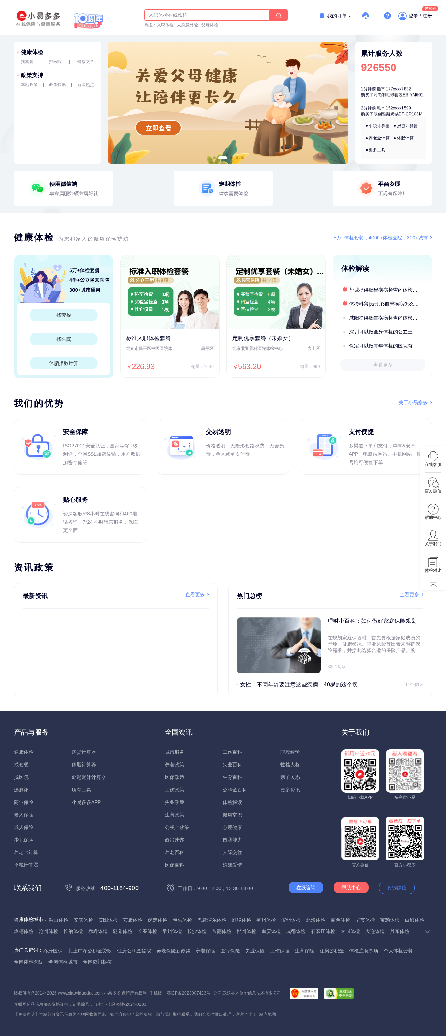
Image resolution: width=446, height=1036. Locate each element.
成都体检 (296, 931)
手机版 (155, 993)
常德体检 (221, 931)
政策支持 (32, 75)
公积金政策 (177, 827)
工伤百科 (232, 752)
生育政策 (174, 815)
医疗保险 (230, 950)
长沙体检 (197, 931)
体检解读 (232, 802)
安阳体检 (108, 920)
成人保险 (23, 827)
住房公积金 (332, 950)
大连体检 (375, 931)
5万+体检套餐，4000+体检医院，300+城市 (381, 237)
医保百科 (174, 865)
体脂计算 (405, 138)
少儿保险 (23, 840)
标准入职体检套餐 (148, 338)
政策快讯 (57, 84)
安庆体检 (83, 920)
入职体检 (165, 25)
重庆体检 (271, 931)
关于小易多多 (413, 402)
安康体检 (133, 920)
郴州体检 (246, 931)
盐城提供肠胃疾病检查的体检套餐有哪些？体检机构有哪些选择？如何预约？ (390, 290)
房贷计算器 (407, 125)
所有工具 (81, 789)
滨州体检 (291, 920)
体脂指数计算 (63, 363)
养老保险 (205, 950)
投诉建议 (397, 888)
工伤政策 (174, 789)
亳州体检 (266, 920)
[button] (214, 157)
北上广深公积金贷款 (90, 950)
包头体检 (182, 920)
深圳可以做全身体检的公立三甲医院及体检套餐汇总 (390, 332)
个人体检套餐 (398, 950)
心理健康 (232, 827)
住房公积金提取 (134, 950)
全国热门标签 (97, 962)
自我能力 (232, 840)
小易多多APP (86, 802)
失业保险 (255, 950)
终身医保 (53, 950)
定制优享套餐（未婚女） (263, 338)
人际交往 (232, 852)
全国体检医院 (28, 962)
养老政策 (174, 764)
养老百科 (174, 852)
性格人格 (290, 764)
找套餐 (27, 61)
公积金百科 (235, 789)
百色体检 (340, 920)
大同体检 (350, 931)
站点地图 (267, 1014)
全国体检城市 (63, 962)
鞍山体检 (58, 920)
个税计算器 (379, 125)
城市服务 (174, 752)
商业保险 (23, 802)
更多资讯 (290, 789)
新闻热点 (85, 84)
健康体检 (32, 52)
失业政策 (174, 802)
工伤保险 (280, 950)
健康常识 (232, 815)
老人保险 (23, 815)
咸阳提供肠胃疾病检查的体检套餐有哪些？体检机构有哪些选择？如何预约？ (390, 318)
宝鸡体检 (390, 920)
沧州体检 (48, 931)
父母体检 (209, 25)
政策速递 (174, 840)
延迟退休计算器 (89, 777)
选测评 (21, 789)
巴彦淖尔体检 (211, 920)
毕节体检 (365, 920)
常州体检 (172, 931)
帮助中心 (351, 887)
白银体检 (414, 920)
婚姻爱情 (232, 865)
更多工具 (377, 149)
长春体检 (147, 931)
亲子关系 (290, 777)
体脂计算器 (84, 764)
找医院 (55, 61)
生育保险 (304, 950)
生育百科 (232, 777)
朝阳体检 (122, 931)
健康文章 (85, 61)
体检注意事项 (363, 950)
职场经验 (290, 752)
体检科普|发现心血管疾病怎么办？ (386, 304)
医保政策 (174, 777)
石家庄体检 (323, 931)
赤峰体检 (98, 931)
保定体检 (157, 920)
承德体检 (23, 931)
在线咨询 (306, 887)
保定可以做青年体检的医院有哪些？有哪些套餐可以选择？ (390, 345)
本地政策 (29, 84)
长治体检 (73, 931)
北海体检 (315, 920)
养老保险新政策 (173, 950)
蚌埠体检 (241, 920)
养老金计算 (379, 138)
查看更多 (383, 365)
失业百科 (232, 764)
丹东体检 (399, 931)
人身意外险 (187, 25)
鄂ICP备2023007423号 (188, 993)
